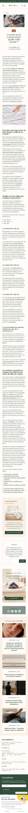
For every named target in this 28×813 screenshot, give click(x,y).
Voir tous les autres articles (14, 621)
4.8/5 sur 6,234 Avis (11, 1)
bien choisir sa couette (16, 101)
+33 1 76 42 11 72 (23, 1)
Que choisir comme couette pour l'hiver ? (14, 490)
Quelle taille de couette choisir (11, 476)
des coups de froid (18, 159)
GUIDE (13, 30)
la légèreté (18, 183)
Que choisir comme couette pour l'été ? (14, 488)
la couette (21, 63)
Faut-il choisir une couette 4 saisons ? (13, 492)
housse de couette (8, 361)
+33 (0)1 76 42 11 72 (8, 752)
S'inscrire (22, 561)
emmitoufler (12, 322)
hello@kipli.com (6, 770)
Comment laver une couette (11, 474)
